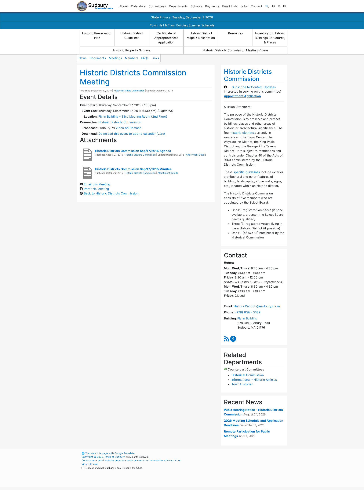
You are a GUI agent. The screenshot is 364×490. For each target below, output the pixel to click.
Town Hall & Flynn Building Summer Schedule (182, 25)
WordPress (236, 453)
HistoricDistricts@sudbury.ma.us (257, 306)
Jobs (244, 6)
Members (131, 58)
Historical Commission (247, 375)
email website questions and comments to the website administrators (139, 460)
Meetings (115, 58)
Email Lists (230, 6)
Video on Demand (128, 128)
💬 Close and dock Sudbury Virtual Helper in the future (113, 467)
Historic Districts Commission (129, 90)
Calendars (138, 6)
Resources (235, 33)
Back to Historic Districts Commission (111, 193)
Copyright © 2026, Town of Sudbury (103, 456)
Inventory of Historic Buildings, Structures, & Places (270, 37)
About (123, 6)
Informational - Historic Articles (254, 379)
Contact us (88, 460)
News (82, 58)
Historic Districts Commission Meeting (133, 77)
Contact (256, 6)
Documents (97, 58)
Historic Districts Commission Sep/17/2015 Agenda (133, 151)
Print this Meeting (96, 189)
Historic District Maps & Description (201, 35)
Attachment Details (196, 154)
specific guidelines (246, 172)
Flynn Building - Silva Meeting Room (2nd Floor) (132, 116)
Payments (212, 6)
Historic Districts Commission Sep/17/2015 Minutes (133, 169)
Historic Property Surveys (131, 50)
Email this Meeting (97, 184)
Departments (178, 6)
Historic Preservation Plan (97, 35)
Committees (157, 6)
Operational (242, 471)
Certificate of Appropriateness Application (166, 37)
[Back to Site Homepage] (95, 6)
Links (155, 58)
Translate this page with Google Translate (108, 453)
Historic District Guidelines (131, 35)
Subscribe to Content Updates (254, 87)
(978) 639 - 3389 (247, 312)
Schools (196, 6)
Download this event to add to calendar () (131, 133)
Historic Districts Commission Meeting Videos (235, 50)
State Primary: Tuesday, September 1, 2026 (182, 17)
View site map (90, 464)
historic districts (242, 132)
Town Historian (242, 384)
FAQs (144, 58)
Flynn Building (247, 318)
